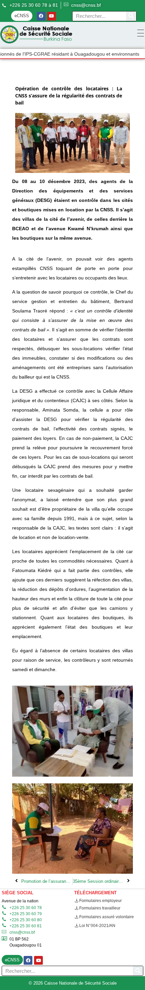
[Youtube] (51, 16)
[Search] (131, 16)
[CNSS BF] (36, 34)
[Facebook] (41, 16)
